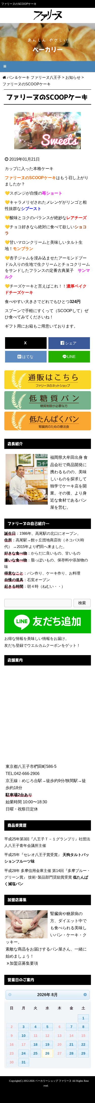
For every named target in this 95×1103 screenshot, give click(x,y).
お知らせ (73, 77)
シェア (71, 343)
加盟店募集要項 (24, 963)
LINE (71, 357)
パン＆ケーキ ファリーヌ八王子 (34, 77)
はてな (28, 357)
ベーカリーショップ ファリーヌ (53, 1080)
